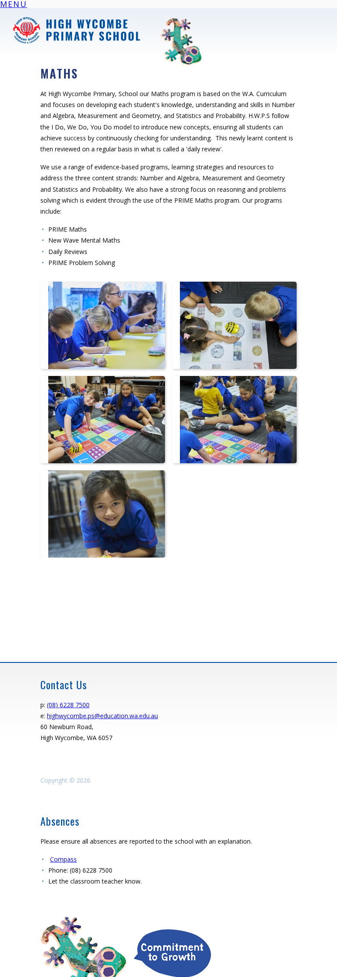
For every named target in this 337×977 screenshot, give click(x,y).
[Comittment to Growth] (128, 919)
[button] (13, 5)
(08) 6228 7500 (68, 705)
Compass (63, 859)
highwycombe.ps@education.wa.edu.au (102, 716)
